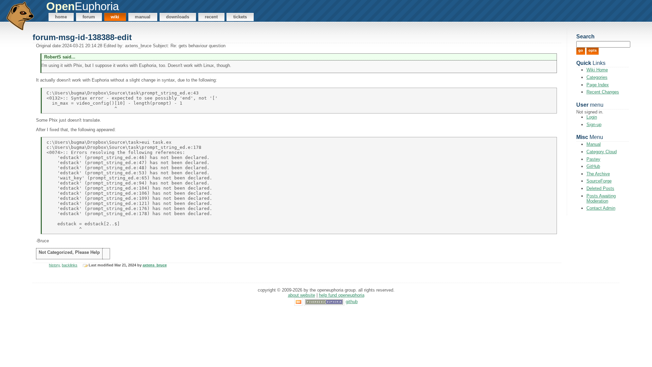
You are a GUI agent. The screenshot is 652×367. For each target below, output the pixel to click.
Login (591, 117)
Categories (597, 77)
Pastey (593, 159)
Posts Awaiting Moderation (601, 198)
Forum (89, 16)
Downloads (177, 16)
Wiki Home (597, 69)
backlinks (69, 265)
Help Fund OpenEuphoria (341, 295)
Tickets (240, 16)
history (54, 265)
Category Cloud (601, 151)
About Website (301, 295)
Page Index (597, 84)
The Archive (598, 173)
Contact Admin (600, 208)
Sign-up (593, 124)
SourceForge (599, 181)
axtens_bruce (155, 265)
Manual (142, 16)
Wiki (115, 16)
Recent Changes (602, 91)
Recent (211, 16)
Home (61, 16)
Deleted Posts (600, 188)
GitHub (593, 166)
